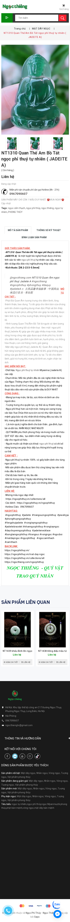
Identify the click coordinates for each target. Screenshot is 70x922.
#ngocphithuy (18, 285)
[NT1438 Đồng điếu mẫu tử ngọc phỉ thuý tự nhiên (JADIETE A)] (53, 629)
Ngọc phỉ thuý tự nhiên (28, 370)
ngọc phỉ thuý (28, 260)
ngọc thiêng (47, 208)
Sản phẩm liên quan (25, 602)
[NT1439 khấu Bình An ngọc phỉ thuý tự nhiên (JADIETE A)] (18, 629)
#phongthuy (34, 285)
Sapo (37, 916)
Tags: (4, 208)
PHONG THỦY (15, 212)
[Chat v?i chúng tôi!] (57, 914)
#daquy (46, 285)
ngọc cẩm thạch (16, 208)
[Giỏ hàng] (62, 6)
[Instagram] (30, 756)
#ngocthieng (39, 281)
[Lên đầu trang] (65, 886)
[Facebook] (7, 756)
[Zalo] (15, 756)
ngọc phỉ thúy (33, 208)
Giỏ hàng (64, 9)
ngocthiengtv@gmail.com (19, 725)
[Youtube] (22, 756)
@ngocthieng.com (20, 277)
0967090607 (18, 194)
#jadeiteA (15, 288)
